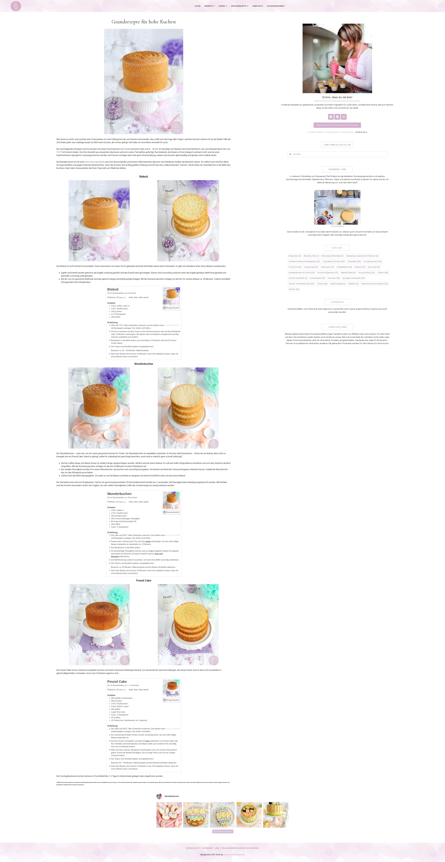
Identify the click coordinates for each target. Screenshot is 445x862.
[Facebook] (331, 117)
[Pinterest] (337, 117)
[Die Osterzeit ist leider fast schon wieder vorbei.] (196, 815)
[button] (337, 145)
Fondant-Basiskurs (316, 132)
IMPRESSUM (207, 848)
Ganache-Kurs (347, 132)
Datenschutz (193, 848)
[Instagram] (344, 117)
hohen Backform (171, 325)
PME (58, 152)
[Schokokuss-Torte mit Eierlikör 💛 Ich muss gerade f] (276, 815)
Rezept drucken (172, 308)
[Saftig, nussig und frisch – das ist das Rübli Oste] (222, 815)
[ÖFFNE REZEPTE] (214, 6)
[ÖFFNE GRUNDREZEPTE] (248, 6)
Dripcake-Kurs (332, 132)
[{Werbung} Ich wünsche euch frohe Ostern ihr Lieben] (169, 815)
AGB (217, 848)
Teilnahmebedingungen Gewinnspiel (240, 848)
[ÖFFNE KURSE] (226, 6)
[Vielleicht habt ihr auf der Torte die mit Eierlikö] (249, 815)
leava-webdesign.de (234, 854)
